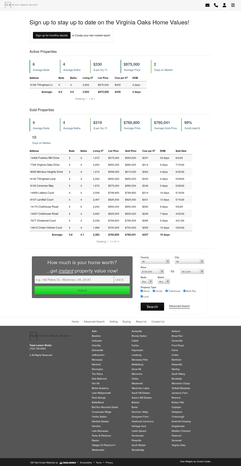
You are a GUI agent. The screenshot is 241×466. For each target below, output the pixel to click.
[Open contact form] (207, 5)
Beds (143, 277)
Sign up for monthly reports (52, 35)
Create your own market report (92, 35)
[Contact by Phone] (216, 5)
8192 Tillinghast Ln (41, 85)
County (145, 257)
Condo (158, 291)
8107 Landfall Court (41, 199)
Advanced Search (179, 306)
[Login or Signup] (224, 5)
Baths (161, 277)
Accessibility (86, 462)
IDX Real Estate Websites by (44, 462)
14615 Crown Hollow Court (46, 227)
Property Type (148, 287)
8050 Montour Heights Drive (46, 172)
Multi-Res (191, 291)
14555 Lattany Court (42, 193)
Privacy (109, 462)
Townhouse (174, 291)
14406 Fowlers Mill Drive (44, 158)
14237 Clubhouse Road (44, 213)
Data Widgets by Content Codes (195, 461)
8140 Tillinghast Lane (43, 179)
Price (143, 267)
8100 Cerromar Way (42, 185)
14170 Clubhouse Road (44, 206)
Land (146, 296)
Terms (99, 462)
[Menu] (233, 5)
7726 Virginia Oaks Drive (45, 165)
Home (146, 291)
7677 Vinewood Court (43, 220)
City (177, 257)
